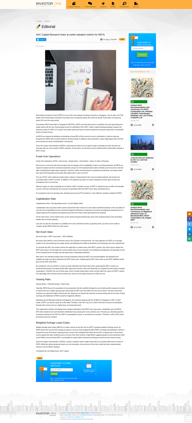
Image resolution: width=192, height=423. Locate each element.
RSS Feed (90, 419)
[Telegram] (189, 229)
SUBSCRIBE (54, 374)
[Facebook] (189, 219)
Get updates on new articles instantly (89, 370)
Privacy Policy (66, 419)
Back (122, 39)
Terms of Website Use (76, 417)
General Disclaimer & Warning (90, 415)
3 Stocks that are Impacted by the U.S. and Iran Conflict (142, 160)
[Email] (189, 214)
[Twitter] (189, 224)
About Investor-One (65, 415)
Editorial (47, 21)
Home (40, 21)
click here (61, 380)
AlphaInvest (84, 413)
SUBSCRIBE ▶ (142, 55)
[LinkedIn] (189, 234)
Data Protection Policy (80, 419)
